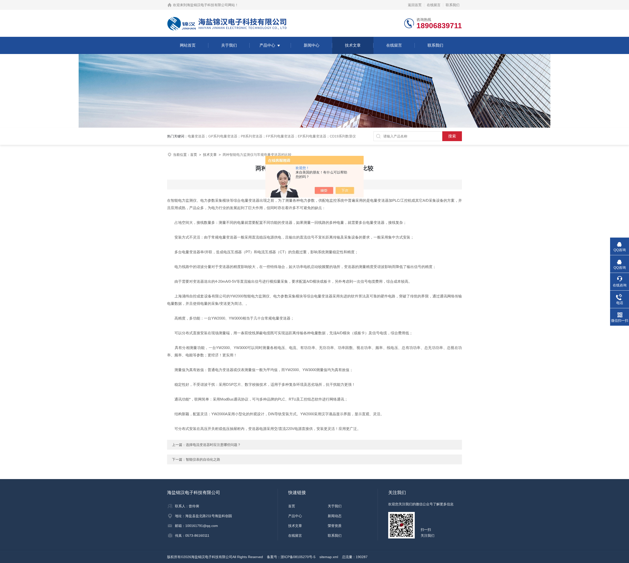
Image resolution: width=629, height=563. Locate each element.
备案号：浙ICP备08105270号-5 (291, 557)
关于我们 (229, 45)
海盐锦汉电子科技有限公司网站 (211, 5)
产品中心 (267, 45)
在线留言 (434, 5)
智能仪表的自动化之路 (203, 459)
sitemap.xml (328, 557)
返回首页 (415, 5)
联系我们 (452, 5)
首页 (193, 155)
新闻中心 (311, 45)
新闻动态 (335, 516)
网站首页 (188, 45)
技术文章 (353, 45)
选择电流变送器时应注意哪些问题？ (213, 445)
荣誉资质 (335, 526)
